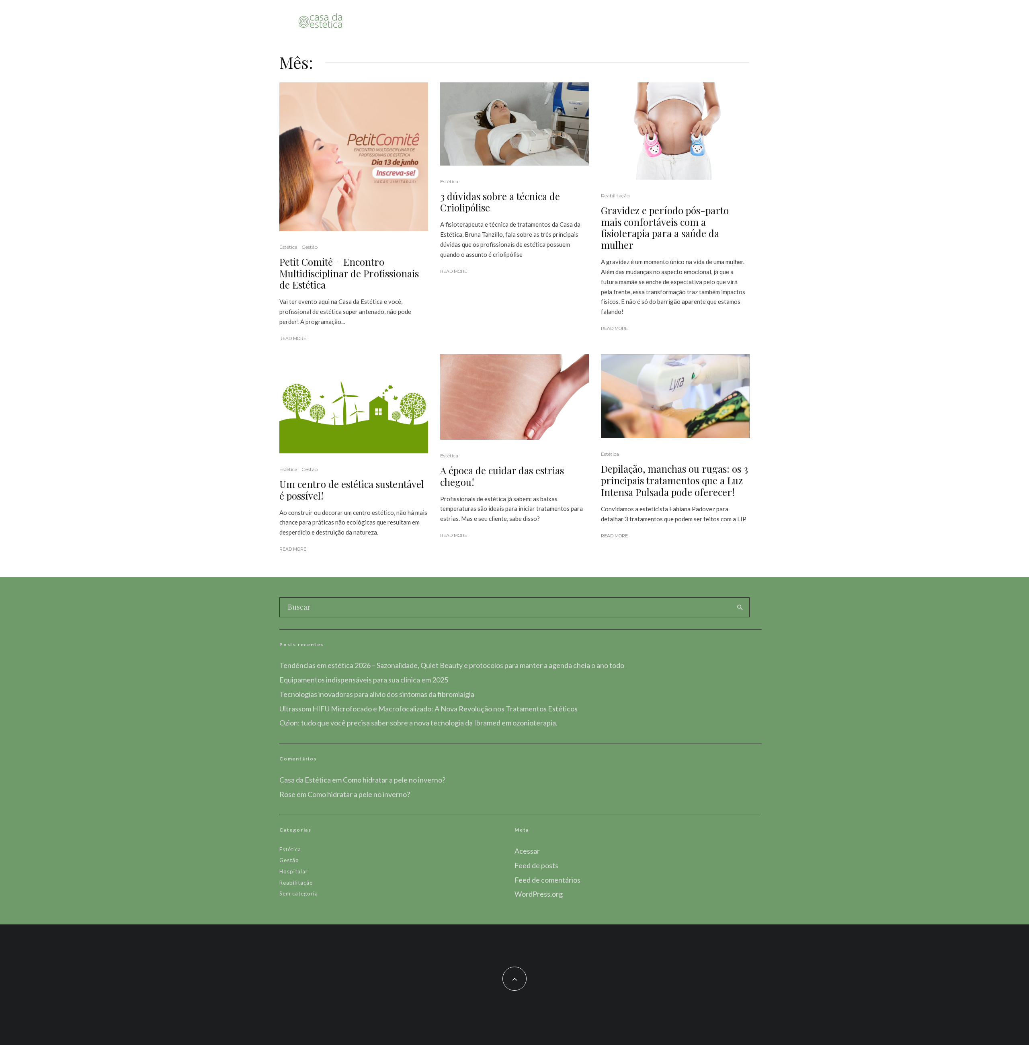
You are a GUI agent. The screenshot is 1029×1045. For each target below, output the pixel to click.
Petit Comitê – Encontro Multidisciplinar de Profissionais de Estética (349, 273)
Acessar (527, 850)
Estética (288, 247)
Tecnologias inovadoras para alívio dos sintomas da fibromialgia (376, 694)
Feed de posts (536, 865)
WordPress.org (538, 893)
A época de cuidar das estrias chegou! (502, 476)
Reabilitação (615, 196)
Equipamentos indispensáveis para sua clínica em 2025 (363, 679)
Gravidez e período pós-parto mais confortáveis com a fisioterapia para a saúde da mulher (665, 228)
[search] (739, 607)
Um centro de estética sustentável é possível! (351, 490)
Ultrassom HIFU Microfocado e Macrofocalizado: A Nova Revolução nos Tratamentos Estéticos (428, 708)
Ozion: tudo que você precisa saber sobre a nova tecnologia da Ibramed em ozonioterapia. (418, 722)
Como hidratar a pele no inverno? (394, 779)
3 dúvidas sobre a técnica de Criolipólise (500, 202)
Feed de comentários (547, 879)
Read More (292, 338)
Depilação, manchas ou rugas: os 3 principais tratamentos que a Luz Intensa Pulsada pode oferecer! (674, 480)
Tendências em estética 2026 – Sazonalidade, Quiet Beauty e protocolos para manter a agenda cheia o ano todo (451, 665)
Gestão (309, 247)
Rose (287, 794)
